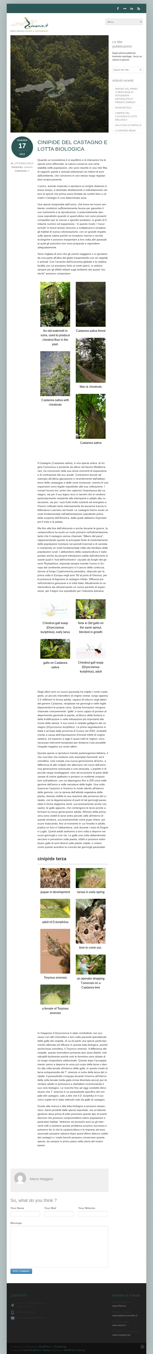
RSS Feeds (139, 9)
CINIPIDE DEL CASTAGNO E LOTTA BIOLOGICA (126, 116)
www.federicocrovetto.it (124, 1315)
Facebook (118, 9)
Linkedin (132, 9)
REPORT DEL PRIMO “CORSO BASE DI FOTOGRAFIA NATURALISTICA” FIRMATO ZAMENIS (126, 96)
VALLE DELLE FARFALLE (128, 125)
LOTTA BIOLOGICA (23, 163)
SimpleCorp (60, 1346)
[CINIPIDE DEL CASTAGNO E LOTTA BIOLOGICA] (59, 131)
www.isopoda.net (121, 1334)
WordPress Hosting (74, 1350)
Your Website (86, 1208)
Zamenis (28, 167)
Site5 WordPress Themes (37, 1350)
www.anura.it (119, 1325)
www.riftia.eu (119, 1305)
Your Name (17, 1208)
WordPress (45, 1346)
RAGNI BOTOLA (123, 107)
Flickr (125, 9)
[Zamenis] (29, 25)
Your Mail (50, 1208)
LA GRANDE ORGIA (125, 130)
